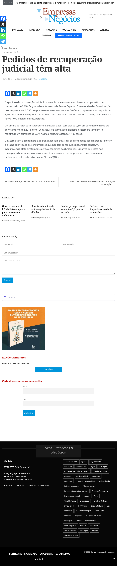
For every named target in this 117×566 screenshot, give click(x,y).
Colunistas (68, 476)
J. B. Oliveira (82, 506)
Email (25, 386)
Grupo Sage (84, 501)
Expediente (46, 553)
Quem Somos (63, 553)
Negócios (51, 30)
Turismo (94, 530)
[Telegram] (29, 93)
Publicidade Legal (68, 35)
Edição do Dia (104, 481)
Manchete (68, 511)
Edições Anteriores (71, 486)
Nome (25, 399)
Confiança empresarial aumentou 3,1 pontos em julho (73, 209)
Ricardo (5, 220)
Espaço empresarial (72, 496)
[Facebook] (7, 93)
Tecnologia (69, 30)
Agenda (84, 461)
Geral (96, 496)
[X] (13, 93)
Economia (18, 30)
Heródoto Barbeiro (100, 501)
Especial (86, 496)
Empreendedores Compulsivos (76, 491)
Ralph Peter (94, 525)
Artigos (46, 35)
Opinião (104, 30)
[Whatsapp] (24, 93)
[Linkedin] (18, 93)
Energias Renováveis (100, 491)
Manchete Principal (83, 511)
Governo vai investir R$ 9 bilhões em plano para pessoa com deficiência (13, 211)
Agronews (68, 466)
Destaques (88, 30)
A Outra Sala (81, 466)
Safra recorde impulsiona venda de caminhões (101, 209)
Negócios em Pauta (93, 516)
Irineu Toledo (69, 506)
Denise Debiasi (82, 476)
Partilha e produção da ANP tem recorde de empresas (28, 181)
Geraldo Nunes (70, 501)
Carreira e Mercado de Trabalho (76, 471)
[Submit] (5, 297)
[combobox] (58, 297)
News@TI (68, 520)
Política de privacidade (23, 553)
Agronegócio (96, 461)
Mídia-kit (40, 559)
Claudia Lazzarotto (100, 471)
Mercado (34, 30)
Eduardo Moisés (89, 486)
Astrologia (103, 466)
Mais (108, 506)
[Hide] (1, 47)
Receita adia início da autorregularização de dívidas (43, 209)
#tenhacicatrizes (70, 461)
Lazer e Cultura (97, 506)
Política (83, 525)
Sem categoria (69, 530)
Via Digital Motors (71, 535)
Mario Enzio (99, 511)
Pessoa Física (90, 520)
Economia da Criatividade (85, 481)
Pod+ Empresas (70, 525)
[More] (35, 93)
